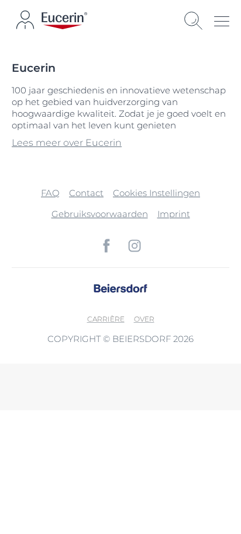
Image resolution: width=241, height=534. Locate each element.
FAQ (50, 192)
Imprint (173, 213)
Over (144, 319)
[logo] (64, 20)
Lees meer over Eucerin (67, 142)
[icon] (106, 246)
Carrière (106, 319)
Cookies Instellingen (156, 192)
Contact (86, 192)
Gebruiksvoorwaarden (99, 213)
